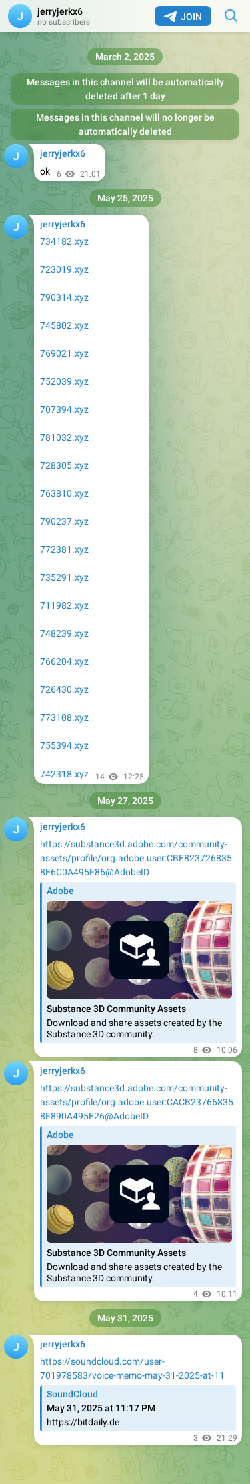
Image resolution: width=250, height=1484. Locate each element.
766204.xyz (64, 661)
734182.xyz (64, 241)
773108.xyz (64, 717)
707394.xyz (64, 409)
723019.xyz (64, 269)
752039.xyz (64, 381)
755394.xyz (64, 745)
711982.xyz (64, 605)
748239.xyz (64, 633)
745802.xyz (64, 325)
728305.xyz (64, 465)
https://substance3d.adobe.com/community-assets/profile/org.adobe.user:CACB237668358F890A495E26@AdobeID (136, 1102)
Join (191, 16)
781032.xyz (64, 437)
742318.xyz (64, 774)
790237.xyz (64, 521)
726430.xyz (64, 689)
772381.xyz (64, 549)
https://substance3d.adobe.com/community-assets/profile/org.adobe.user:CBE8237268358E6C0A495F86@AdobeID (136, 858)
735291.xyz (64, 577)
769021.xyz (64, 353)
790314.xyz (64, 297)
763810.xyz (64, 493)
